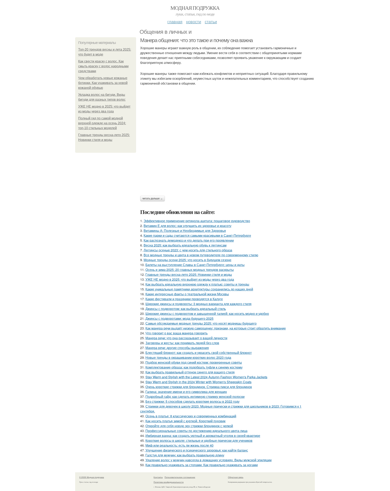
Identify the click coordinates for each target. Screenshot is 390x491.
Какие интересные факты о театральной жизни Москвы (187, 294)
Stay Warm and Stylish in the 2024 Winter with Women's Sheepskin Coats (198, 382)
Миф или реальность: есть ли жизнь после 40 (179, 445)
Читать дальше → (152, 198)
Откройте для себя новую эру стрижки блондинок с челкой (189, 425)
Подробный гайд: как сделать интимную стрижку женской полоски (195, 396)
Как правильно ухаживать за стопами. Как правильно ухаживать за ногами (201, 465)
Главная (174, 21)
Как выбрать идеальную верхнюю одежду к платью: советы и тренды (197, 284)
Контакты (158, 477)
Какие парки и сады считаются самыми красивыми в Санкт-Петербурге (197, 235)
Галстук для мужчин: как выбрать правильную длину (184, 455)
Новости (193, 21)
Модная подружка (194, 7)
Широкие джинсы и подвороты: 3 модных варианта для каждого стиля (198, 303)
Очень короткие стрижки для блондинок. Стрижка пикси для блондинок (198, 386)
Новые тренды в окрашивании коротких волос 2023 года (188, 357)
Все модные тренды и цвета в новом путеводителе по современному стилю (201, 255)
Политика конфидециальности (169, 482)
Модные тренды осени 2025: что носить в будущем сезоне (187, 260)
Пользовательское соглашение (180, 477)
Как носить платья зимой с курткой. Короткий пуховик (185, 421)
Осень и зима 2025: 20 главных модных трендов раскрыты (189, 269)
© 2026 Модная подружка (91, 477)
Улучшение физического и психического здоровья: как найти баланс (196, 450)
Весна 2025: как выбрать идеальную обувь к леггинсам (185, 245)
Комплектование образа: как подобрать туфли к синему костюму (194, 367)
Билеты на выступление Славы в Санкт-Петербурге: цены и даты (195, 264)
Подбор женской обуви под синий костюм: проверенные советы (193, 362)
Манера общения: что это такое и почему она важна (196, 40)
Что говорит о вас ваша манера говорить (176, 333)
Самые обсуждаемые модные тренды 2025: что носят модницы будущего (201, 323)
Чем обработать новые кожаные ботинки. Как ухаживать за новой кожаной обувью (103, 82)
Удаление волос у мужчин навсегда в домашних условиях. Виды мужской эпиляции (208, 460)
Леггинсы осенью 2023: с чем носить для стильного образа (188, 250)
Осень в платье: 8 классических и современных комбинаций (190, 416)
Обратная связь (235, 477)
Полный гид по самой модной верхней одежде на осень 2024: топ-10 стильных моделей (102, 123)
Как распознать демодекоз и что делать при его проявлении (189, 240)
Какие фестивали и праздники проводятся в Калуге (184, 299)
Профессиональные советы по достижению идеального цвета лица (196, 430)
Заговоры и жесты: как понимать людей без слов (182, 342)
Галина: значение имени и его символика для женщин (186, 391)
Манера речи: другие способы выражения (177, 347)
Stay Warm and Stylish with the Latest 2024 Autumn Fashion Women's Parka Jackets (206, 377)
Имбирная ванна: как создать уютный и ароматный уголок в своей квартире (202, 435)
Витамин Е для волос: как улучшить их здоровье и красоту (187, 225)
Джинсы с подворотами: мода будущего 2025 (179, 318)
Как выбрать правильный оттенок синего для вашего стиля (190, 372)
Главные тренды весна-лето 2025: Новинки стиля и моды (188, 274)
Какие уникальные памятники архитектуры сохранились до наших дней (199, 289)
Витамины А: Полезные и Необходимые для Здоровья (185, 230)
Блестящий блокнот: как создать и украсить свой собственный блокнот (198, 352)
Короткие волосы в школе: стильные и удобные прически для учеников (198, 440)
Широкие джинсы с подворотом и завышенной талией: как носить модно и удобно (207, 313)
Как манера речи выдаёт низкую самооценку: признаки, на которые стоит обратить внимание (215, 328)
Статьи (211, 21)
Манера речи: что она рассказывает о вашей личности (186, 338)
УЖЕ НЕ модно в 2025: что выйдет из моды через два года (189, 279)
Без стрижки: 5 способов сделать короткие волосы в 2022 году (192, 401)
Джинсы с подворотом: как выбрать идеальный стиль (185, 308)
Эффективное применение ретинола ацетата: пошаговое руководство (197, 220)
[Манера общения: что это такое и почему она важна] (227, 139)
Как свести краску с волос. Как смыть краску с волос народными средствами (103, 66)
